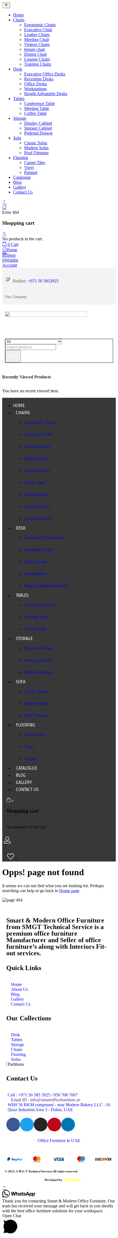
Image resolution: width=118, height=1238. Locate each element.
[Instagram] (40, 1124)
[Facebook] (13, 1124)
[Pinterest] (54, 1124)
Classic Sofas (35, 143)
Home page (69, 890)
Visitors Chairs (37, 44)
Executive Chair (38, 29)
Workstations (35, 88)
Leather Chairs (37, 34)
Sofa (17, 138)
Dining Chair (35, 54)
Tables (18, 98)
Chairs (18, 19)
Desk (17, 69)
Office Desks (35, 83)
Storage (19, 118)
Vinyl (29, 167)
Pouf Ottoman (36, 152)
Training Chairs (37, 64)
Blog (17, 182)
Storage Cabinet (38, 128)
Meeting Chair (36, 39)
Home (18, 15)
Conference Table (39, 103)
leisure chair (34, 49)
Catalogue (22, 177)
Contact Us (23, 192)
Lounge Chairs (37, 59)
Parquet (30, 172)
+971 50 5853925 (43, 281)
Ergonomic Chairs (40, 24)
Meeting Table (36, 108)
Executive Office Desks (44, 74)
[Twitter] (27, 1124)
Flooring (20, 157)
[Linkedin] (68, 1124)
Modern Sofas (36, 147)
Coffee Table (35, 113)
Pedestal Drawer (38, 133)
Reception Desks (39, 79)
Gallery (19, 187)
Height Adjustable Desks (45, 93)
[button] (10, 244)
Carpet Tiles (34, 162)
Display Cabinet (38, 123)
